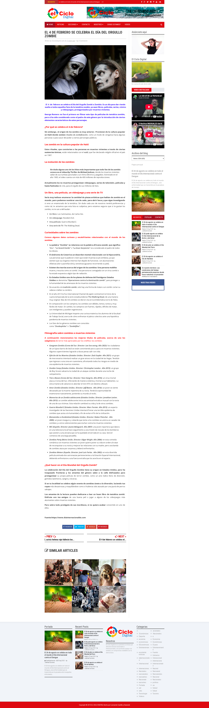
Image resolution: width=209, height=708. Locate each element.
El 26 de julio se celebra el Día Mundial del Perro (153, 246)
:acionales (156, 631)
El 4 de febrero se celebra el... (112, 539)
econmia (142, 639)
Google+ (92, 527)
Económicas (157, 642)
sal (140, 688)
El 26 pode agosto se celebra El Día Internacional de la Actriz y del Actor (152, 235)
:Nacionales (157, 634)
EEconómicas (144, 645)
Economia (156, 639)
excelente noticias (142, 653)
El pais (155, 645)
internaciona (157, 661)
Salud (155, 691)
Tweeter (80, 527)
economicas (143, 642)
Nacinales (142, 671)
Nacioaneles (157, 674)
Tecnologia (143, 694)
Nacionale (142, 680)
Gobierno (156, 655)
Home (50, 24)
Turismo (156, 694)
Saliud (155, 688)
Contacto (86, 24)
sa (153, 685)
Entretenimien (144, 648)
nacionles (142, 682)
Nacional (156, 677)
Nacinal (155, 668)
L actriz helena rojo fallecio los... (59, 539)
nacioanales (143, 674)
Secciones (72, 24)
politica (155, 682)
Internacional (143, 664)
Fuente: (155, 652)
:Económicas (143, 634)
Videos (127, 24)
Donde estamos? (114, 24)
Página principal (137, 165)
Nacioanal (156, 671)
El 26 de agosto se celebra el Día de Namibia (152, 257)
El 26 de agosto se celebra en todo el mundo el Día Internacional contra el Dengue (73, 2)
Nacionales (157, 680)
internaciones (144, 668)
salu (140, 691)
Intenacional (157, 658)
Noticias (60, 24)
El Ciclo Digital (97, 705)
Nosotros (98, 24)
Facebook (68, 527)
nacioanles (143, 677)
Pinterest (103, 527)
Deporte (142, 636)
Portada (142, 685)
